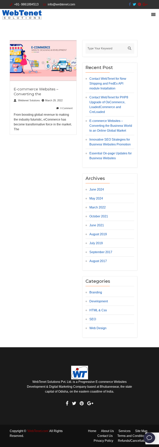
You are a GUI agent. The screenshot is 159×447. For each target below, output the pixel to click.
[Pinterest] (139, 4)
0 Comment (66, 108)
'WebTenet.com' (38, 431)
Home (92, 431)
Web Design (97, 328)
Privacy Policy (103, 440)
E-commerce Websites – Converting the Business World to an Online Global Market (110, 125)
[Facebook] (130, 4)
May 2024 (96, 198)
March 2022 (97, 207)
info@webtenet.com (61, 4)
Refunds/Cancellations (133, 440)
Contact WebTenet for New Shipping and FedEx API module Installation (107, 83)
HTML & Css (98, 310)
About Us (107, 431)
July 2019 (96, 243)
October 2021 (98, 216)
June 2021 (96, 225)
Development (98, 301)
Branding (95, 292)
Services (124, 431)
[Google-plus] (145, 4)
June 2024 (96, 189)
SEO (92, 319)
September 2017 (100, 252)
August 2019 (98, 234)
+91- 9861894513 (26, 4)
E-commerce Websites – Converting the (36, 91)
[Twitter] (134, 4)
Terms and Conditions (132, 435)
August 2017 (98, 261)
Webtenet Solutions (28, 100)
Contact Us (105, 435)
